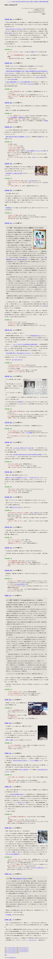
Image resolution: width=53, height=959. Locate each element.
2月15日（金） (9, 472)
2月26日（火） (9, 127)
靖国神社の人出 (22, 117)
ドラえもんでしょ (32, 940)
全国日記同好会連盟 (43, 1)
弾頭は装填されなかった (36, 335)
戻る (6, 955)
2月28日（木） (9, 63)
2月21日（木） (9, 330)
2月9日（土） (8, 595)
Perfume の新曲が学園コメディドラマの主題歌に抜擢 (18, 82)
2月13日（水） (9, 527)
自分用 (22, 1)
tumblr (16, 1)
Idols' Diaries (27, 1)
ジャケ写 (22, 582)
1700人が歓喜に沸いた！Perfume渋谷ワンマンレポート (18, 353)
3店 (27, 866)
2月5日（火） (8, 753)
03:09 (35, 512)
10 (13, 947)
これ (33, 157)
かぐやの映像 (29, 432)
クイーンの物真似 (34, 760)
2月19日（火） (9, 376)
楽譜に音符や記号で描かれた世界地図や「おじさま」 (18, 136)
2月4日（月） (8, 787)
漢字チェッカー (21, 802)
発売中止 (21, 401)
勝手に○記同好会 (34, 1)
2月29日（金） (9, 19)
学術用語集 (8, 207)
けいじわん (9, 73)
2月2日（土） (8, 874)
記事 (32, 51)
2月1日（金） (8, 920)
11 (14, 947)
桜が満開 (13, 117)
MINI (13, 1)
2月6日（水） (8, 723)
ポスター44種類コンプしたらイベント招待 (36, 150)
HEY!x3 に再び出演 (23, 769)
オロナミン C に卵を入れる (37, 867)
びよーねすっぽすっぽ (17, 359)
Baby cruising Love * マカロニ (20, 878)
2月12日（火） (9, 548)
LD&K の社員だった (21, 584)
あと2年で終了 (40, 77)
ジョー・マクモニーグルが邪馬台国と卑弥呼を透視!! (25, 344)
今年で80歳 (14, 79)
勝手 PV (10, 33)
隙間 (47, 120)
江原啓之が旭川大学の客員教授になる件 (15, 71)
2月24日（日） (9, 190)
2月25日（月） (9, 164)
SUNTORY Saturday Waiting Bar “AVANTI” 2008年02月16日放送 (27, 454)
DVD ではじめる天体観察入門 (13, 854)
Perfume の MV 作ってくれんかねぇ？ (14, 29)
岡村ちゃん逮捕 (9, 740)
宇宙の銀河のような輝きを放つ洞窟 (14, 173)
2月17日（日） (9, 422)
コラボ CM (30, 84)
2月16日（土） (9, 442)
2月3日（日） (8, 828)
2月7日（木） (8, 700)
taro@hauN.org (12, 957)
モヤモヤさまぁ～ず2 (34, 477)
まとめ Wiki (31, 180)
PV (26, 893)
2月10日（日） (9, 570)
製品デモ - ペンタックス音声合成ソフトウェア (16, 477)
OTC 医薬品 (8, 914)
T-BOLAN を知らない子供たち (20, 760)
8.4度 (44, 306)
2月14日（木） (9, 497)
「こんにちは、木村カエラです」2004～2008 (23, 448)
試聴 (40, 136)
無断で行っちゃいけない (15, 507)
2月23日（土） (9, 223)
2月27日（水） (9, 103)
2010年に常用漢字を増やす (17, 794)
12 (15, 947)
